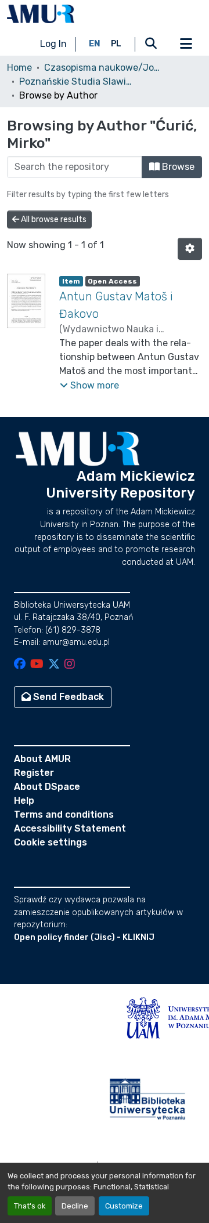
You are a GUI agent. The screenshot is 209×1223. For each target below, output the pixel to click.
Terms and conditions (64, 814)
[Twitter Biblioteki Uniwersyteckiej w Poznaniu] (54, 664)
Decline (75, 1206)
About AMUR (42, 758)
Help (24, 800)
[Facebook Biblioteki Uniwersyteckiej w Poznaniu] (20, 664)
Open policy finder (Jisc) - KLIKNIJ (84, 937)
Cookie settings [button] (50, 842)
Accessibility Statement (70, 828)
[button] (40, 14)
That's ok (29, 1206)
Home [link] (19, 67)
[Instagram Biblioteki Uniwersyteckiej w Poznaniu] (69, 664)
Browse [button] (177, 166)
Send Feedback (67, 696)
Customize (124, 1206)
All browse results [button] (53, 219)
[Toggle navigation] (186, 44)
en (94, 44)
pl (116, 44)
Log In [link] (53, 43)
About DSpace (47, 786)
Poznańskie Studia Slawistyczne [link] (77, 81)
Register (34, 772)
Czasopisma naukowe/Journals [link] (102, 67)
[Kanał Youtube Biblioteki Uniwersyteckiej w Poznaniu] (37, 664)
